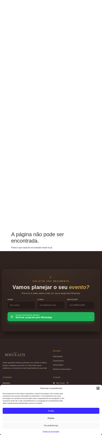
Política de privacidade (51, 431)
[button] (98, 388)
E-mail (40, 299)
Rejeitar (51, 418)
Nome (10, 299)
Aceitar (51, 411)
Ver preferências (51, 425)
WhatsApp (72, 299)
